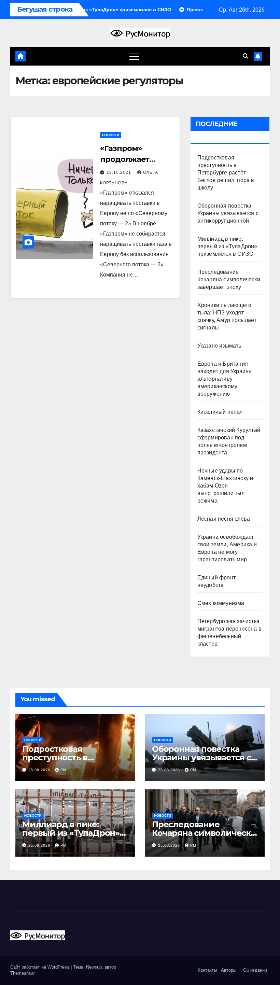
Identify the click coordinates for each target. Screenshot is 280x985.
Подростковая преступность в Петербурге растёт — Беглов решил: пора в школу (225, 173)
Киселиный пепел (220, 412)
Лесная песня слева (223, 519)
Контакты (206, 970)
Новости (110, 135)
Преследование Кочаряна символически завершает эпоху (228, 279)
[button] (245, 56)
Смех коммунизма (220, 603)
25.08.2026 (40, 770)
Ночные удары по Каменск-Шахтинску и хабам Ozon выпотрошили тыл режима (225, 486)
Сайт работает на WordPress (40, 967)
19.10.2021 (119, 172)
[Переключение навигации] (134, 56)
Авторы (228, 970)
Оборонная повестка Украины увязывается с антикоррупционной (227, 213)
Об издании (255, 970)
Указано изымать (219, 346)
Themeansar (22, 973)
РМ (63, 770)
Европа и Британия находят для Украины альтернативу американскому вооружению (225, 379)
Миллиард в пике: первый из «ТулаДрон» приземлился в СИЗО (227, 246)
